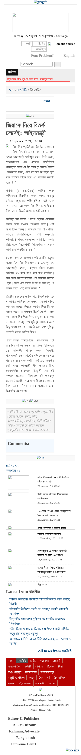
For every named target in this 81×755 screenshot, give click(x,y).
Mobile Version (66, 43)
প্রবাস (11, 683)
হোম (12, 90)
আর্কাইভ (41, 49)
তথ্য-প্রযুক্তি (14, 672)
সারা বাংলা (44, 660)
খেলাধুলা (39, 666)
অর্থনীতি (27, 666)
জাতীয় (33, 660)
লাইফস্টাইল (31, 672)
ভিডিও (42, 44)
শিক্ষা (60, 666)
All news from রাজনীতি (55, 651)
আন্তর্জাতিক (14, 666)
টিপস (40, 677)
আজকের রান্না (47, 672)
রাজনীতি (22, 90)
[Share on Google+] (22, 101)
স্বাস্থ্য (31, 677)
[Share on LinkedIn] (28, 101)
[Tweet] (15, 101)
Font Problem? (42, 55)
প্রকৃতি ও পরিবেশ (16, 677)
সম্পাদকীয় (40, 683)
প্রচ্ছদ (11, 660)
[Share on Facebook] (9, 101)
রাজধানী (56, 660)
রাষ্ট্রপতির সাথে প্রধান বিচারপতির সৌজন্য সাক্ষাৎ (30, 79)
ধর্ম (48, 677)
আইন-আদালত (24, 683)
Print (46, 101)
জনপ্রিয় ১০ (13, 470)
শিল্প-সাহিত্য (59, 677)
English (69, 55)
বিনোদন (50, 666)
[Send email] (35, 101)
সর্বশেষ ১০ (12, 466)
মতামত (52, 683)
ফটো (28, 44)
